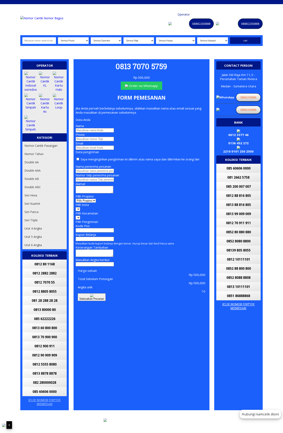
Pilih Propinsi (85, 196)
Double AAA (32, 170)
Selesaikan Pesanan (91, 298)
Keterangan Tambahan (92, 247)
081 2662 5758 (238, 177)
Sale (244, 14)
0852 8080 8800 (238, 241)
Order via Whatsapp (143, 86)
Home (137, 14)
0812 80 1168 (44, 264)
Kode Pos (83, 226)
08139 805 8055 (238, 250)
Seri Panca (31, 212)
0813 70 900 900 (44, 337)
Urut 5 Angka (33, 237)
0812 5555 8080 (45, 364)
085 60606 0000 (45, 391)
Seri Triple (31, 220)
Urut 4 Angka (33, 228)
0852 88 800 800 (238, 268)
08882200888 (201, 24)
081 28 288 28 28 (44, 300)
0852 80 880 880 (238, 232)
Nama (80, 126)
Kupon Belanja (86, 234)
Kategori (197, 14)
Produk (148, 14)
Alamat (80, 184)
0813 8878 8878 (45, 373)
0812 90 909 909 (44, 355)
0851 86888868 (238, 295)
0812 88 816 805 (238, 195)
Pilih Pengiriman (87, 222)
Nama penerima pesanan (93, 166)
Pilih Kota (82, 205)
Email (79, 143)
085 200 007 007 (238, 186)
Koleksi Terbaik (165, 14)
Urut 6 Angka (33, 245)
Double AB (31, 179)
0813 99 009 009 (238, 214)
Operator (184, 14)
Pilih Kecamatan (87, 213)
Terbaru (222, 14)
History (234, 14)
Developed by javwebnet (165, 425)
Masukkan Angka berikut (93, 260)
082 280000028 (44, 382)
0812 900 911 (44, 346)
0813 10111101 (238, 286)
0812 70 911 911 (238, 223)
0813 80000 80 (45, 309)
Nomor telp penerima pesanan (97, 175)
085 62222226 (44, 318)
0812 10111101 (238, 259)
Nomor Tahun (34, 154)
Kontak (210, 14)
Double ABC (32, 187)
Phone (80, 134)
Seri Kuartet (32, 204)
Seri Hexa (30, 195)
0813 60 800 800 (44, 328)
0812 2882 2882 (45, 273)
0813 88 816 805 (238, 204)
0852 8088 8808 (238, 277)
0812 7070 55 (44, 282)
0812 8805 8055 (45, 291)
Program (255, 14)
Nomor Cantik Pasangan (40, 146)
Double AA (31, 162)
